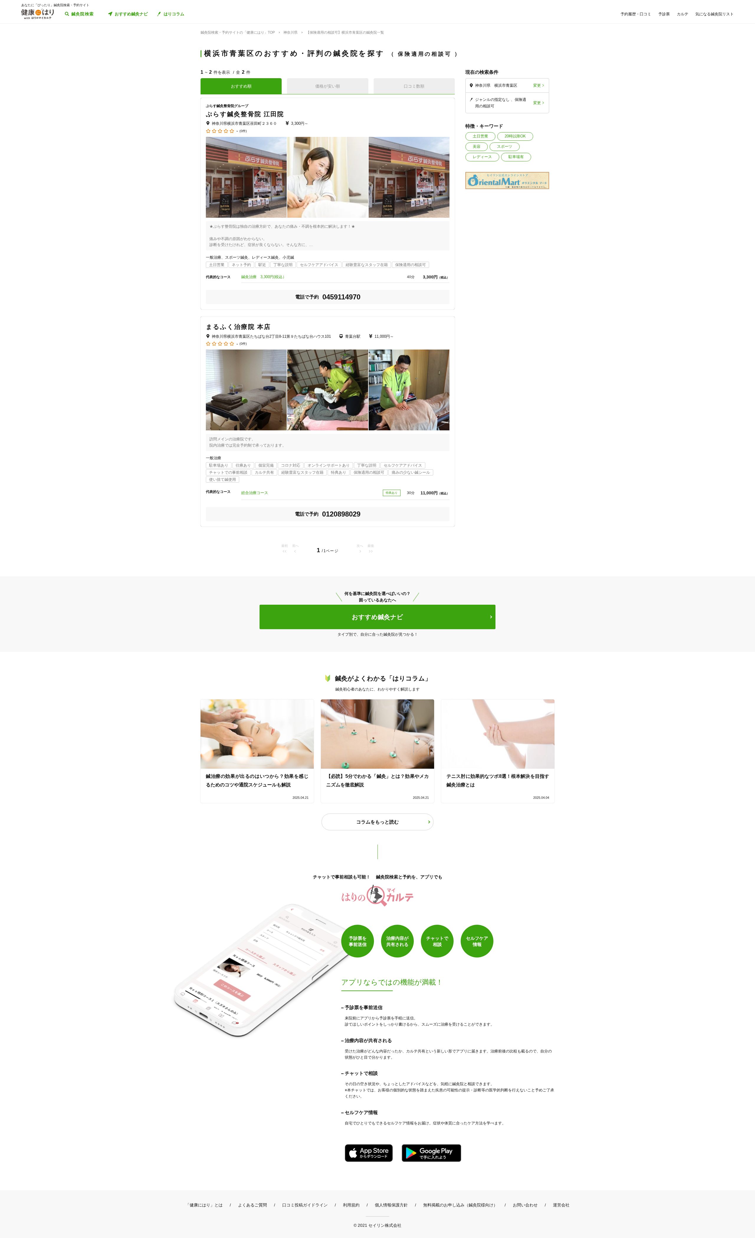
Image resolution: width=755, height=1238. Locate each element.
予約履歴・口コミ (636, 14)
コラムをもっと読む (377, 821)
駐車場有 (516, 157)
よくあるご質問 (252, 1205)
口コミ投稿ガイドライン (305, 1205)
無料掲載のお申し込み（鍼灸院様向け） (460, 1205)
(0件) (243, 131)
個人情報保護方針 (391, 1205)
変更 (537, 85)
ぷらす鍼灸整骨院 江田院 (245, 114)
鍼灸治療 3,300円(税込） (263, 277)
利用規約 (351, 1205)
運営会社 (561, 1205)
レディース (482, 157)
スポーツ (504, 146)
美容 (476, 146)
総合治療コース (254, 493)
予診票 (664, 14)
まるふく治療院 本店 (238, 326)
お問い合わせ (525, 1205)
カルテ (682, 14)
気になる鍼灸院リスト (714, 14)
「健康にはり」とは (204, 1205)
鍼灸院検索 (82, 14)
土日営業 (480, 136)
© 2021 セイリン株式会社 (377, 1225)
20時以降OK (515, 136)
